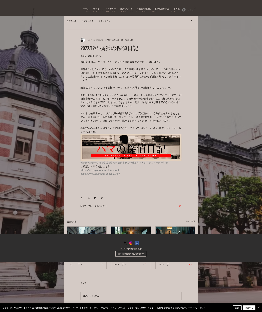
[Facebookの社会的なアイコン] (137, 243)
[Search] (195, 8)
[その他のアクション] (179, 39)
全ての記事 (71, 21)
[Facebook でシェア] (82, 197)
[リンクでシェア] (102, 197)
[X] (125, 243)
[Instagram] (131, 243)
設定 (237, 307)
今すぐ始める (87, 21)
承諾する (249, 307)
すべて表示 (190, 221)
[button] (191, 21)
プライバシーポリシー (197, 307)
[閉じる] (258, 307)
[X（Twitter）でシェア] (88, 197)
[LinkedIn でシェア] (95, 197)
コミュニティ (104, 21)
